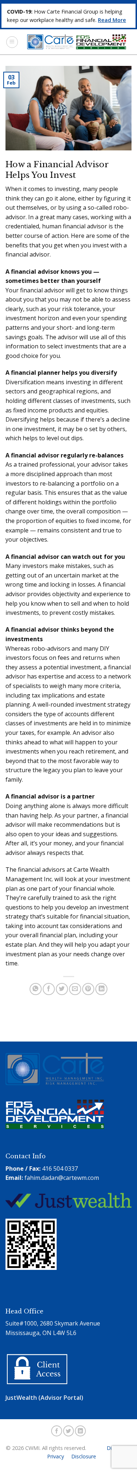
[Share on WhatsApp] (36, 989)
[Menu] (12, 42)
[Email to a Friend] (75, 989)
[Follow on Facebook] (56, 1430)
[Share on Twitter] (62, 989)
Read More (112, 19)
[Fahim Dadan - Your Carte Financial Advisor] (75, 41)
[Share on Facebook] (49, 989)
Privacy (55, 1456)
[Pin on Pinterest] (88, 989)
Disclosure (83, 1456)
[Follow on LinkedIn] (80, 1430)
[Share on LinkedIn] (101, 989)
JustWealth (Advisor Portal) (44, 1398)
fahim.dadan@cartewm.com (61, 1178)
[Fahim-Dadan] (32, 1293)
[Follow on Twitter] (68, 1430)
